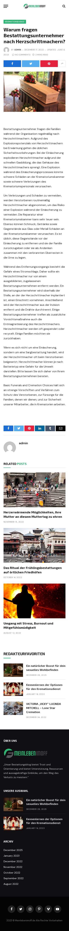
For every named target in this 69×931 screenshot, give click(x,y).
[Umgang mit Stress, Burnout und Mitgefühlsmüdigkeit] (34, 601)
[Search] (63, 6)
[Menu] (6, 6)
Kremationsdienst (15, 21)
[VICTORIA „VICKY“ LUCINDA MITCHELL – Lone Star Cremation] (13, 708)
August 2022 (11, 883)
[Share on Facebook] (12, 63)
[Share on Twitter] (30, 63)
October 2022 (12, 872)
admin (17, 49)
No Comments (22, 54)
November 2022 (13, 867)
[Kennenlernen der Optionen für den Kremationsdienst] (13, 689)
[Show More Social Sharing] (62, 63)
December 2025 (13, 850)
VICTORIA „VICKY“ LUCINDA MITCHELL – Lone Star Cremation (43, 708)
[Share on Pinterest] (49, 63)
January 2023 (11, 855)
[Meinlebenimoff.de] (35, 6)
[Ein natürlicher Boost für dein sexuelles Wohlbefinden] (13, 670)
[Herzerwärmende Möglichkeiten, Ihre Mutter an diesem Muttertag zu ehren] (34, 489)
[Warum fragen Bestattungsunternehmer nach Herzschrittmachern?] (34, 92)
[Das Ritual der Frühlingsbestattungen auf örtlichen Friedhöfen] (34, 545)
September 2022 (14, 878)
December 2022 (13, 861)
